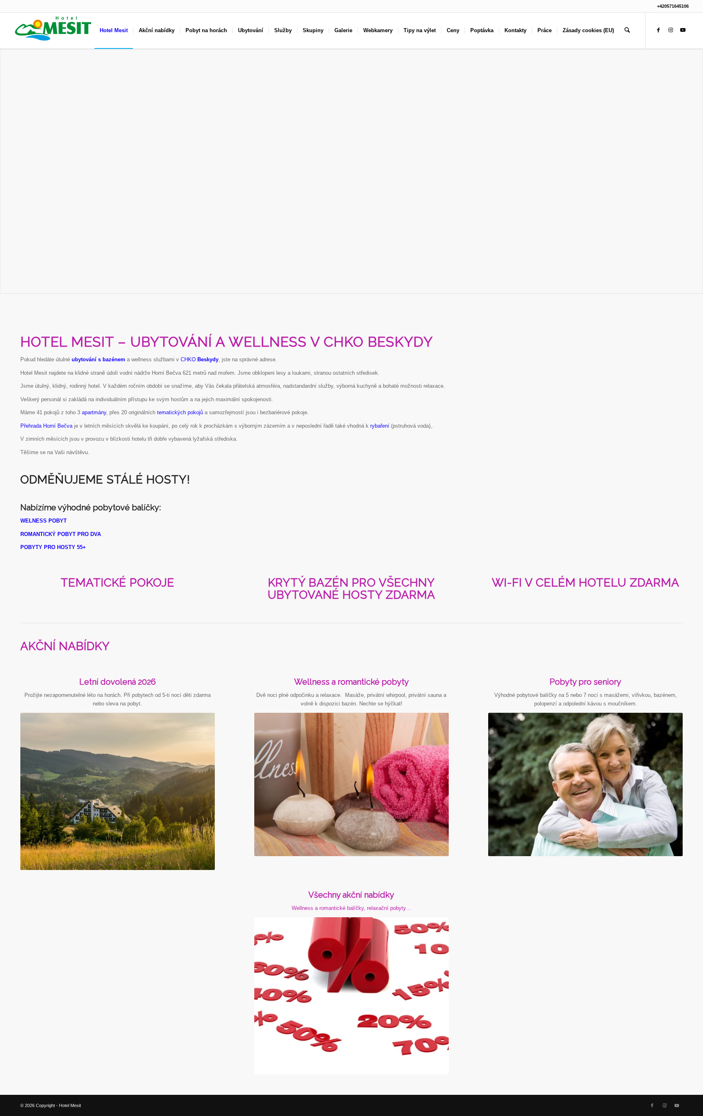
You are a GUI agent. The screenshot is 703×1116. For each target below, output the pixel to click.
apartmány (94, 412)
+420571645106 (673, 6)
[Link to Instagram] (670, 30)
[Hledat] (627, 30)
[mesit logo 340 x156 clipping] (53, 30)
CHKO (199, 359)
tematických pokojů (180, 412)
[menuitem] (113, 30)
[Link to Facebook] (658, 30)
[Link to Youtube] (683, 30)
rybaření (379, 426)
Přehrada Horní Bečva (46, 426)
